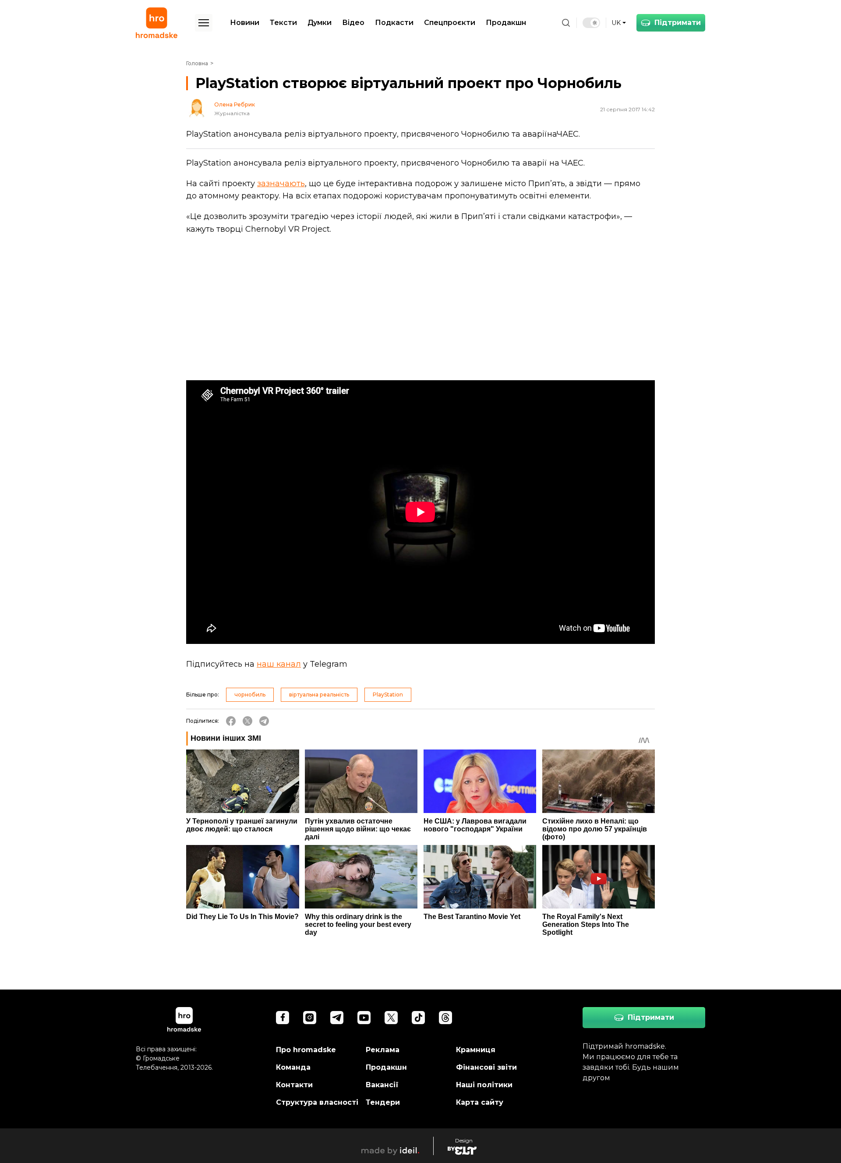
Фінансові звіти (486, 1067)
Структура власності (317, 1102)
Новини (244, 22)
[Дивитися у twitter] (391, 1017)
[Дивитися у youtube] (364, 1017)
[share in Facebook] (231, 721)
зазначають (281, 183)
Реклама (382, 1050)
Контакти (294, 1085)
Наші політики (484, 1085)
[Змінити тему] (591, 23)
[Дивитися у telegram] (336, 1017)
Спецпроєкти (449, 22)
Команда (293, 1067)
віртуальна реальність (319, 694)
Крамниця (475, 1050)
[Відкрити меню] (203, 23)
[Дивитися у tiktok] (418, 1017)
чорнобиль (249, 694)
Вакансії (382, 1085)
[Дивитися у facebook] (282, 1017)
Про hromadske (306, 1050)
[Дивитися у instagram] (309, 1017)
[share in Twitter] (247, 721)
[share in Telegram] (264, 721)
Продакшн (506, 22)
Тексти (283, 22)
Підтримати (677, 22)
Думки (319, 22)
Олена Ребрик (234, 105)
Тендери (383, 1102)
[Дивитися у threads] (445, 1017)
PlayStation (388, 694)
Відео (353, 22)
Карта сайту (479, 1102)
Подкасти (394, 22)
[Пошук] (566, 23)
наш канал (279, 664)
